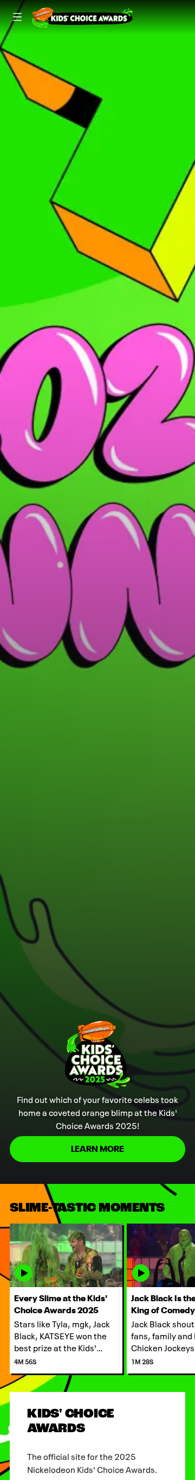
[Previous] (5, 1298)
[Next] (190, 1298)
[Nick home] (82, 17)
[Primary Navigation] (17, 17)
